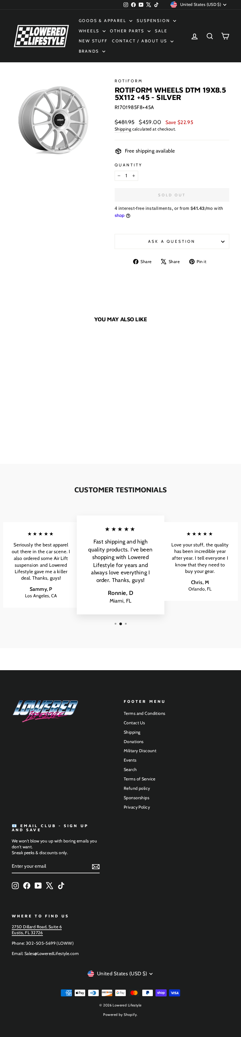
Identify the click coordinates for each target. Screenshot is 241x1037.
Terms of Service (139, 779)
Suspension (154, 20)
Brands (90, 51)
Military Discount (140, 750)
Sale (161, 31)
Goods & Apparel (103, 20)
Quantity (129, 165)
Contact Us (134, 722)
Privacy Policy (137, 807)
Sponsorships (136, 797)
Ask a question (171, 241)
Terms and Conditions (144, 713)
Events (130, 760)
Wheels (90, 31)
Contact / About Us (140, 41)
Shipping (123, 129)
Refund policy (137, 788)
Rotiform (129, 80)
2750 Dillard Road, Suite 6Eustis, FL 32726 (37, 929)
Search (130, 769)
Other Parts (128, 31)
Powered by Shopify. (120, 1014)
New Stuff (93, 41)
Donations (134, 741)
